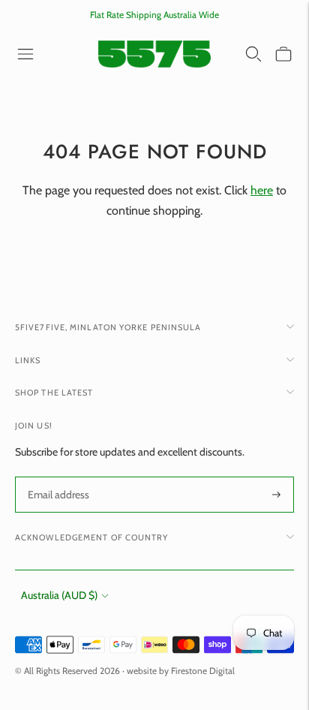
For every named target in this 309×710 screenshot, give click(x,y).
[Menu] (25, 54)
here (261, 190)
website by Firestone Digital (181, 670)
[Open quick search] (253, 54)
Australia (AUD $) (59, 595)
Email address (57, 477)
